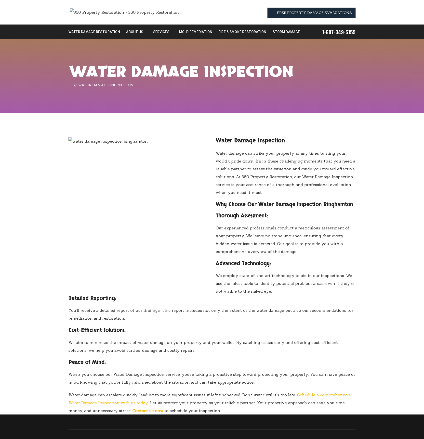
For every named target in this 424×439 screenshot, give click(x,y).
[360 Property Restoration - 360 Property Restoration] (124, 11)
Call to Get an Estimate (397, 429)
